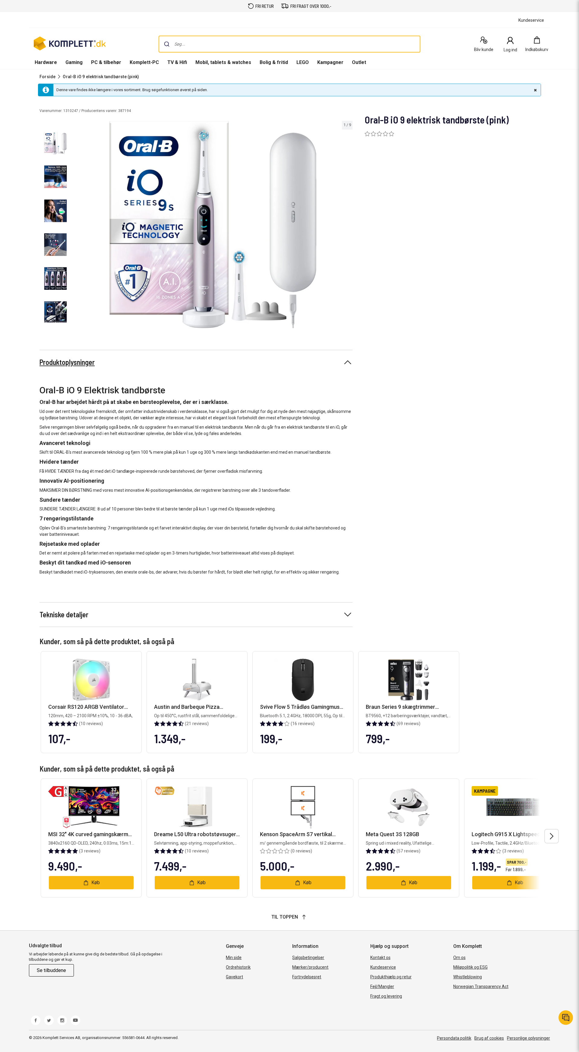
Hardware (46, 62)
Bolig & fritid (274, 62)
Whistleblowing (467, 976)
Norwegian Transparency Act (480, 986)
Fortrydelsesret (306, 976)
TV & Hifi (177, 62)
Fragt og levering (386, 996)
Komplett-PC (144, 62)
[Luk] (535, 90)
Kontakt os (380, 957)
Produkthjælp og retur (391, 976)
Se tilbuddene (51, 970)
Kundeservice (383, 967)
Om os (459, 957)
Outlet (359, 62)
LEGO (302, 62)
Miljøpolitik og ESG (470, 967)
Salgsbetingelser (308, 957)
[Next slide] (347, 225)
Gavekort (234, 976)
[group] (213, 224)
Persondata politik (454, 1038)
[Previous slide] (78, 225)
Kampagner (330, 62)
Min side (234, 957)
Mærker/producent (310, 967)
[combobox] (289, 44)
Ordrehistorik (238, 967)
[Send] (166, 44)
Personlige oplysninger (528, 1038)
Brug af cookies (489, 1038)
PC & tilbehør (106, 62)
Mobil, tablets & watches (223, 62)
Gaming (74, 62)
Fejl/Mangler (382, 986)
